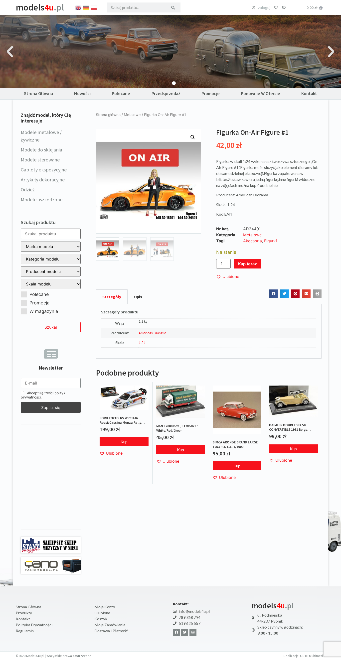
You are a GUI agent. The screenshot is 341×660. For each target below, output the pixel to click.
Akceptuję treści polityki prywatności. (43, 395)
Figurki (270, 240)
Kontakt (309, 93)
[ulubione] (275, 7)
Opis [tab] (138, 296)
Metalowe (132, 115)
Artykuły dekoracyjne (43, 179)
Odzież (28, 189)
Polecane (121, 93)
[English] (78, 7)
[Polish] (94, 7)
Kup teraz (247, 263)
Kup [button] (124, 441)
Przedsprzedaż (166, 93)
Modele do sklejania (41, 149)
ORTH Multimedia (312, 656)
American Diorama (152, 333)
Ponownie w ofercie (260, 93)
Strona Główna (38, 93)
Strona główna (108, 115)
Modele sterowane (40, 159)
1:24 (142, 343)
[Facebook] (176, 632)
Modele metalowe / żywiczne (41, 136)
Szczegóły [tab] (111, 296)
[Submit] (173, 7)
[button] (9, 51)
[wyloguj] (283, 7)
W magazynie (43, 311)
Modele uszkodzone (41, 199)
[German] (86, 7)
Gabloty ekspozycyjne (44, 169)
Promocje (210, 93)
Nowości (82, 93)
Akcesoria (252, 240)
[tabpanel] (209, 331)
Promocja (39, 302)
